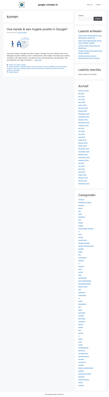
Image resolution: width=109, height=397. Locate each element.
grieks (80, 252)
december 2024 (83, 149)
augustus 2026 (83, 90)
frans (80, 234)
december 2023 (83, 183)
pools (80, 310)
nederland (81, 292)
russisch (81, 316)
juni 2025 (81, 131)
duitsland (81, 217)
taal (79, 330)
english (80, 226)
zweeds (81, 385)
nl (79, 298)
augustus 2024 (83, 160)
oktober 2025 (83, 120)
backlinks (17, 66)
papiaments (82, 304)
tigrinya (80, 333)
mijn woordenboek (84, 281)
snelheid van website (51, 68)
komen (18, 64)
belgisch (81, 205)
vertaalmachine (83, 356)
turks (80, 342)
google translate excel (85, 246)
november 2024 (83, 151)
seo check (81, 318)
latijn (80, 275)
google (11, 64)
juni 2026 (81, 96)
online (80, 301)
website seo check (84, 374)
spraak (80, 327)
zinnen (80, 382)
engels (80, 223)
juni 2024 (81, 166)
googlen (81, 249)
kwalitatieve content (54, 66)
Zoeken (80, 15)
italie (80, 269)
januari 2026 (82, 111)
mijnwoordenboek (84, 284)
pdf (79, 307)
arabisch (81, 199)
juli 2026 (81, 93)
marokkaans (82, 278)
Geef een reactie (13, 72)
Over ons (89, 4)
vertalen (81, 359)
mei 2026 (81, 99)
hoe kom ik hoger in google (40, 66)
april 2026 (81, 102)
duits (80, 214)
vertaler (81, 365)
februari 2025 (83, 143)
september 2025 (84, 122)
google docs (82, 240)
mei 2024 (81, 169)
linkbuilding (63, 66)
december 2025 (83, 114)
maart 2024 (82, 175)
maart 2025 (82, 140)
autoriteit (11, 66)
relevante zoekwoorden (37, 68)
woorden (81, 377)
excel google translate (85, 228)
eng (79, 220)
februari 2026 (83, 108)
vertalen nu (82, 362)
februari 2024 (83, 178)
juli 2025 (81, 128)
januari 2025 (82, 146)
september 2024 (84, 157)
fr (78, 231)
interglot (81, 260)
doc (79, 211)
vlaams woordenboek (85, 368)
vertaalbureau (83, 353)
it (78, 263)
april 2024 (81, 172)
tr (78, 336)
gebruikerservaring (26, 66)
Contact (98, 4)
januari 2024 (82, 181)
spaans (80, 324)
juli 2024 (81, 163)
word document (83, 379)
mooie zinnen (82, 287)
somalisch (81, 321)
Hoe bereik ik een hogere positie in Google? (37, 29)
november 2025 (83, 117)
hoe (14, 64)
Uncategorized (83, 347)
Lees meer (38, 60)
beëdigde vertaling (84, 202)
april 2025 (81, 137)
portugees (81, 313)
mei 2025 (81, 134)
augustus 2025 (83, 125)
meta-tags (16, 68)
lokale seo (10, 68)
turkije (80, 339)
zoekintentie (16, 70)
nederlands (82, 295)
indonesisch (82, 257)
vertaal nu (81, 350)
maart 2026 (82, 105)
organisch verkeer (25, 68)
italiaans (81, 266)
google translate (83, 243)
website (23, 64)
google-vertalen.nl (48, 4)
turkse (80, 345)
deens (80, 208)
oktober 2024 (83, 154)
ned (79, 289)
